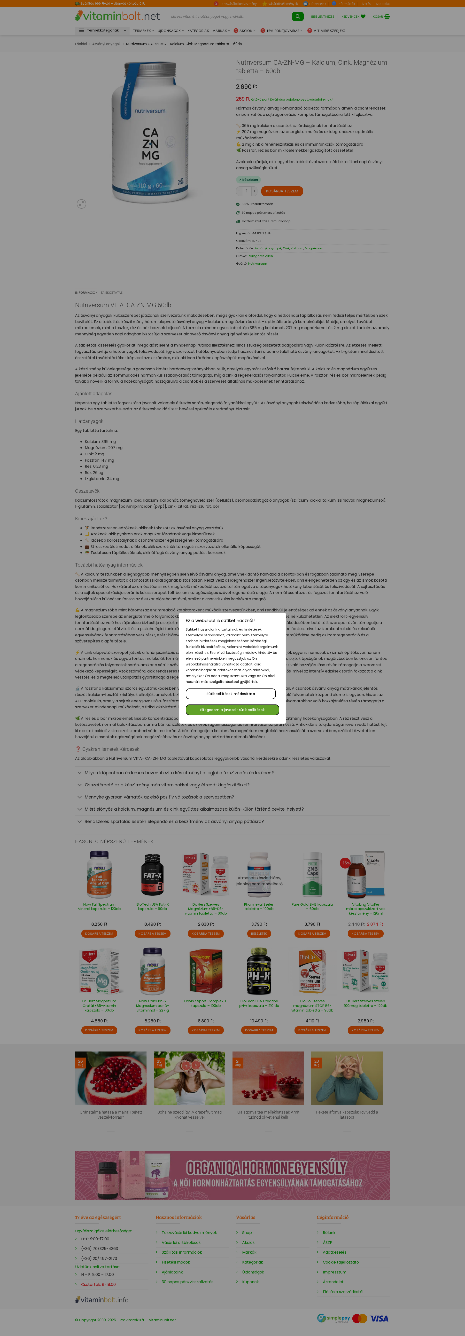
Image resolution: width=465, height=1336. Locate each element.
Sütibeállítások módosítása (231, 693)
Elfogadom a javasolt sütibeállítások (232, 709)
